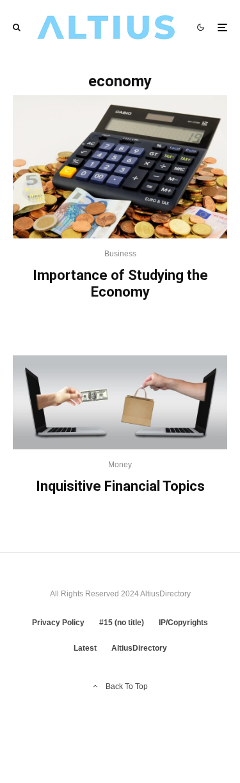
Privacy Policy (58, 622)
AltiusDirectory (139, 648)
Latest (85, 648)
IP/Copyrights (183, 622)
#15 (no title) (121, 622)
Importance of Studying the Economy (120, 283)
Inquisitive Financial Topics (120, 486)
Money (120, 464)
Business (120, 253)
